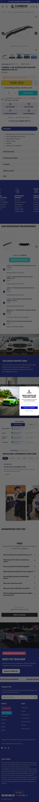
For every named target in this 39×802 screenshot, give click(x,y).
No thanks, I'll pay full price (29, 410)
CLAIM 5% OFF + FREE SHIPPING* (29, 407)
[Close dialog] (38, 387)
